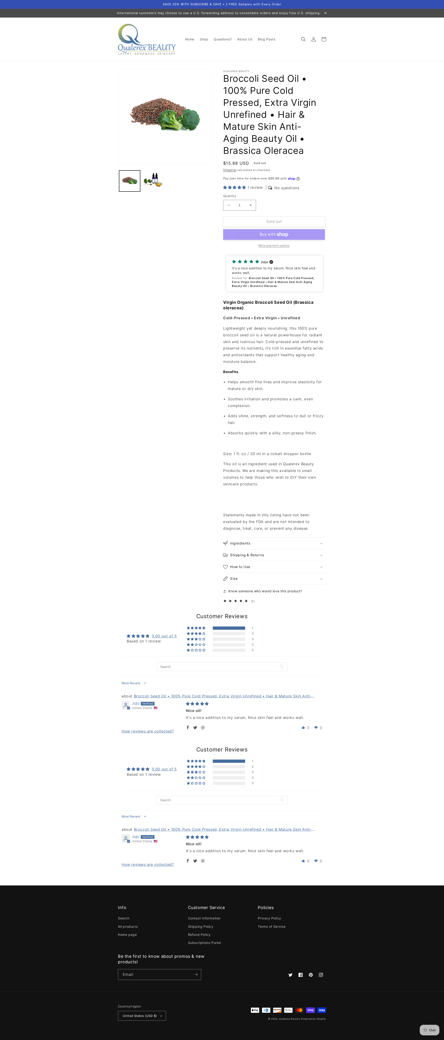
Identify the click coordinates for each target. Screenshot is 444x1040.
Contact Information (204, 918)
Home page (127, 935)
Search (124, 918)
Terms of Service (272, 926)
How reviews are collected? (148, 731)
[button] (303, 39)
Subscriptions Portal (204, 943)
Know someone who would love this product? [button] (265, 591)
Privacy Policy (269, 918)
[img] (197, 703)
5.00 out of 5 (164, 636)
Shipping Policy (200, 926)
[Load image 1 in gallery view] (129, 181)
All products (128, 926)
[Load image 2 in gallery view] (152, 181)
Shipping (229, 170)
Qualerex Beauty (289, 1018)
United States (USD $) (140, 1016)
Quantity (229, 196)
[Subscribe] (196, 974)
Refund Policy (199, 935)
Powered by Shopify (313, 1018)
